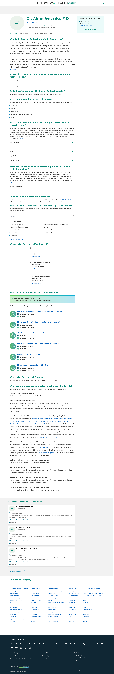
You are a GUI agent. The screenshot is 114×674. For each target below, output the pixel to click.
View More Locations (86, 25)
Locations (34, 33)
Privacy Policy (14, 653)
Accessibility (45, 653)
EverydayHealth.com (46, 447)
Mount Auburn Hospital (37, 424)
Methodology (46, 656)
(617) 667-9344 (66, 200)
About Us (44, 659)
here (21, 138)
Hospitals (44, 33)
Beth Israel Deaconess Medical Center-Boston (47, 419)
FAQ (51, 33)
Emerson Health (22, 424)
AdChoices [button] (77, 661)
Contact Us (77, 653)
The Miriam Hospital (39, 421)
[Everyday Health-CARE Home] (56, 3)
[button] (103, 3)
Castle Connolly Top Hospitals (46, 437)
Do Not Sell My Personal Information (80, 657)
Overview (13, 33)
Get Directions (36, 257)
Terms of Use (14, 656)
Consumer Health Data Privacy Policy (21, 659)
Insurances (23, 33)
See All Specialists (15, 571)
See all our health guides (45, 453)
